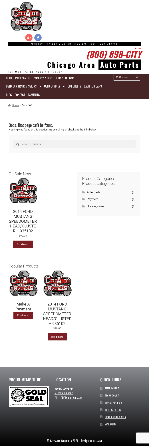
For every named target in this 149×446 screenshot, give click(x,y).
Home (9, 78)
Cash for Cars (93, 86)
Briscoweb (97, 441)
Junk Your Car (65, 78)
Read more (23, 244)
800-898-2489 (74, 398)
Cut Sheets (74, 86)
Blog (9, 95)
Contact (20, 95)
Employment (112, 388)
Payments (34, 95)
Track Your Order (115, 417)
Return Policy (113, 410)
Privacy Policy (113, 403)
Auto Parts (93, 192)
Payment (92, 199)
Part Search (23, 78)
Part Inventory (43, 78)
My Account (112, 395)
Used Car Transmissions (21, 86)
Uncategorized (96, 206)
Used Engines (52, 86)
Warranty (110, 424)
